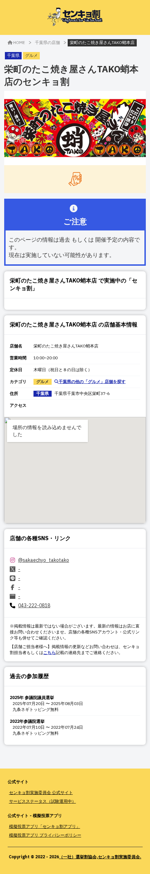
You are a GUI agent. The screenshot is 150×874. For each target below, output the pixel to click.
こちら (49, 652)
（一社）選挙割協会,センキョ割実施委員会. (100, 856)
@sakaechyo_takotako (43, 560)
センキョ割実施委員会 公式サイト (41, 792)
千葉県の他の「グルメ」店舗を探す (92, 381)
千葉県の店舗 (47, 42)
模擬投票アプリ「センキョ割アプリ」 (44, 826)
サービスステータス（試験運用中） (42, 801)
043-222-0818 (34, 605)
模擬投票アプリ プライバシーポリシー (45, 835)
